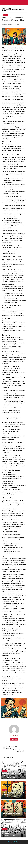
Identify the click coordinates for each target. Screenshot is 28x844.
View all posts (14, 739)
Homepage (4, 8)
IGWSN (4, 3)
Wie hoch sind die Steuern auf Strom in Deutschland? (13, 793)
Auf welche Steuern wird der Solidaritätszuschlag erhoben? (11, 812)
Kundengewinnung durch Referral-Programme (12, 774)
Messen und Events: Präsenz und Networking (11, 832)
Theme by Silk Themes (14, 842)
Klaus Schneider (8, 24)
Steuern (10, 8)
